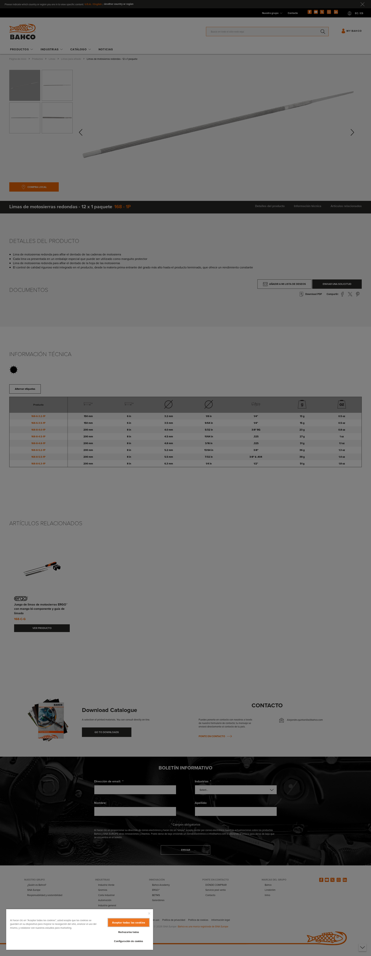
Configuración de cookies (128, 941)
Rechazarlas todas (128, 932)
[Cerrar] (149, 913)
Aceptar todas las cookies (128, 922)
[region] (79, 929)
